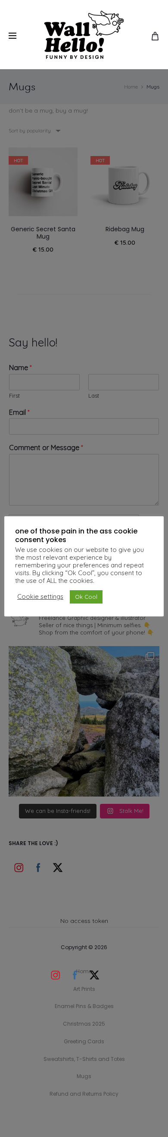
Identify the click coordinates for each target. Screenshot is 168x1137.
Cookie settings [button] (40, 597)
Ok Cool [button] (86, 596)
